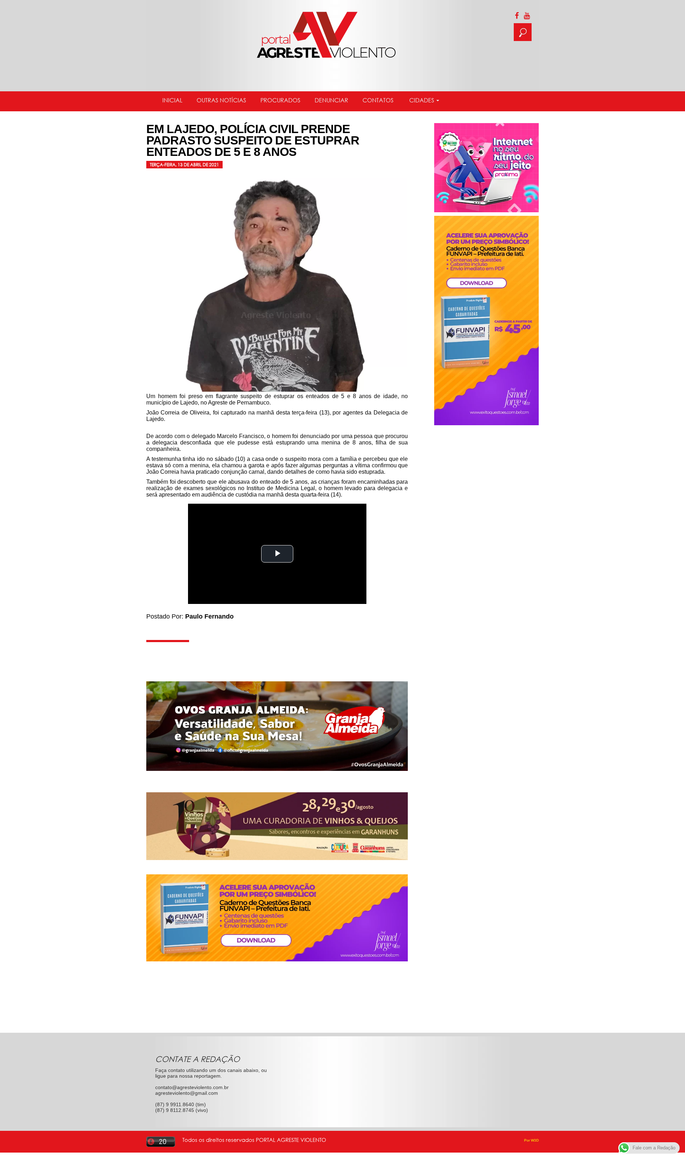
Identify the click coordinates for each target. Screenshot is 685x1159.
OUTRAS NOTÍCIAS (221, 100)
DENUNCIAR (331, 100)
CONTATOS (378, 100)
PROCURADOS (280, 100)
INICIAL (172, 100)
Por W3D (531, 1140)
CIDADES (422, 100)
